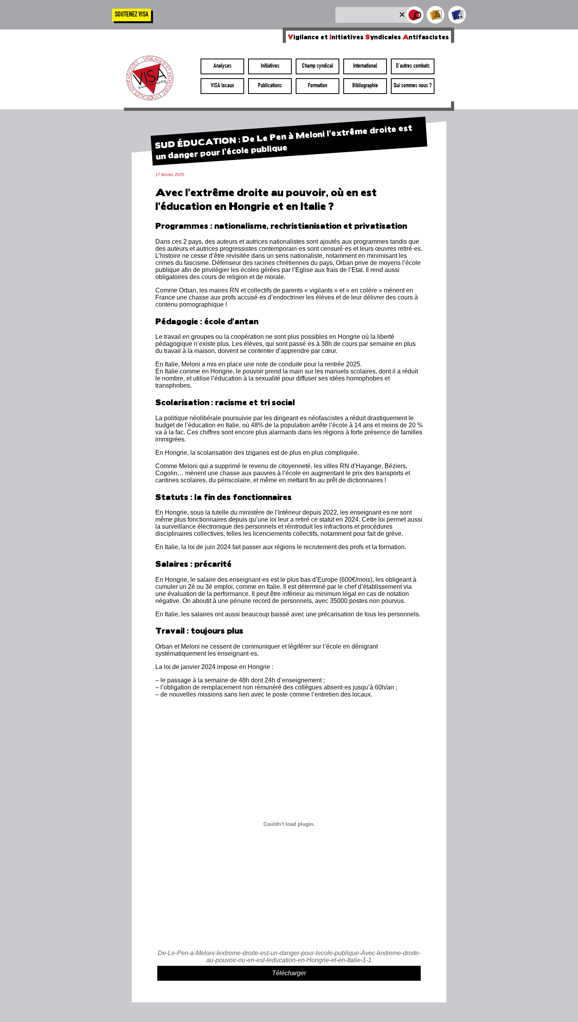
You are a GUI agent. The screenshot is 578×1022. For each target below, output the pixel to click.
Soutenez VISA (131, 14)
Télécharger (289, 973)
